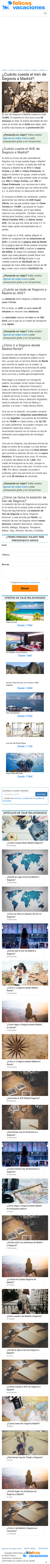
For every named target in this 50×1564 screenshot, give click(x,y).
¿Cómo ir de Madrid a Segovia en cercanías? (22, 1529)
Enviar (25, 588)
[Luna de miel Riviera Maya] (25, 729)
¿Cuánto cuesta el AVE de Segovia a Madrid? (24, 1388)
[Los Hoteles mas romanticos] (25, 643)
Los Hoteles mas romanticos (16, 652)
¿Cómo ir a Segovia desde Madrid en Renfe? (24, 1063)
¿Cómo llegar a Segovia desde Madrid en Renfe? (24, 1026)
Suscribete (41, 794)
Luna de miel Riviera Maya (16, 743)
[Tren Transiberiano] (25, 705)
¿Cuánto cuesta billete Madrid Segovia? (25, 842)
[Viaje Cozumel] (25, 611)
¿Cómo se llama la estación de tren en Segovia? (24, 915)
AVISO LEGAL (30, 1548)
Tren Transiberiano (13, 713)
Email (4, 545)
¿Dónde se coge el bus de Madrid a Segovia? (23, 878)
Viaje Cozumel (11, 622)
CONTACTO (43, 1548)
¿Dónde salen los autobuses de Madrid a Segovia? (24, 1244)
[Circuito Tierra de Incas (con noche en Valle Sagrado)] (25, 667)
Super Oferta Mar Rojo (14, 773)
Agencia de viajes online (12, 1548)
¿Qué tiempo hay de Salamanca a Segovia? (22, 1133)
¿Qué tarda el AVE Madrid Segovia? (23, 1098)
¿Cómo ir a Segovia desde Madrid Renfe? (22, 989)
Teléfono (5, 554)
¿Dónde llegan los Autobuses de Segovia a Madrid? (22, 1493)
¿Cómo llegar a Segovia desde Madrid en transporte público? (24, 1207)
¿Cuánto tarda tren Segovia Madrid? (23, 1423)
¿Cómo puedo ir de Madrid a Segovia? (24, 1316)
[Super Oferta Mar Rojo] (25, 767)
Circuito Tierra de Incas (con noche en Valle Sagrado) (22, 683)
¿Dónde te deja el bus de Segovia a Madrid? (23, 1351)
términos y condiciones (30, 582)
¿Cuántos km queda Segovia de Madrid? (21, 1281)
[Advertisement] (25, 43)
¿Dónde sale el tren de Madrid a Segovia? (21, 952)
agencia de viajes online (15, 138)
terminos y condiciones (23, 798)
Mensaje (5, 564)
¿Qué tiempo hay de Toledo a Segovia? (25, 1457)
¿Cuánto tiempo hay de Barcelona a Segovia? (23, 1170)
